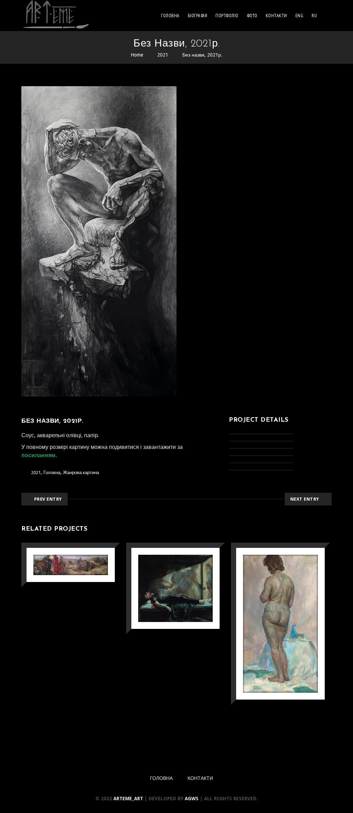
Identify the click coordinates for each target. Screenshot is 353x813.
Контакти (276, 15)
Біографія (198, 15)
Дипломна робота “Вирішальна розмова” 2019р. (70, 572)
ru (314, 15)
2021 (162, 55)
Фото (252, 15)
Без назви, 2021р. (202, 55)
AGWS (191, 798)
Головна (170, 15)
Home (137, 55)
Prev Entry (48, 499)
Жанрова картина (81, 472)
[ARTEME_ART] (55, 15)
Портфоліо (227, 15)
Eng (299, 15)
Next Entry (304, 499)
